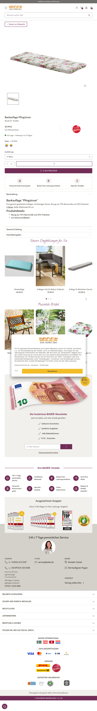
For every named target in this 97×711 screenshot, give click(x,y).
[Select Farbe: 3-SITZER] (11, 145)
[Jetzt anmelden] (66, 446)
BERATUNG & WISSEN (11, 623)
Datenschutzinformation (48, 452)
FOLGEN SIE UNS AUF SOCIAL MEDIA (18, 630)
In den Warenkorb (50, 170)
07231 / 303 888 (12, 586)
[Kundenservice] (4, 706)
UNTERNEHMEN (9, 616)
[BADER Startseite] (15, 8)
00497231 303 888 (20, 568)
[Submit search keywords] (89, 15)
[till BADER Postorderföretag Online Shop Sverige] (39, 642)
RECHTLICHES (8, 608)
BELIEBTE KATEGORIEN (12, 594)
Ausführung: (9, 152)
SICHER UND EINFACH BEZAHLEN (16, 601)
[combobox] (48, 15)
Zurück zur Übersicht (17, 24)
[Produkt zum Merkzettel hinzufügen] (54, 163)
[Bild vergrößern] (85, 85)
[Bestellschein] (86, 8)
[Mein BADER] (77, 8)
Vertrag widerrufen (73, 583)
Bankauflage (19, 289)
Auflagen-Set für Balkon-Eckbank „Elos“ (50, 289)
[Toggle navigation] (6, 8)
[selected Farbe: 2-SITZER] (7, 145)
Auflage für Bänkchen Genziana (81, 289)
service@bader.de (46, 562)
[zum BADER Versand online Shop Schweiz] (51, 642)
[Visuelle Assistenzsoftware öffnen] (65, 683)
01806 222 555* (19, 562)
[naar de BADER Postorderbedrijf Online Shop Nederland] (57, 642)
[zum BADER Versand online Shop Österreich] (45, 642)
